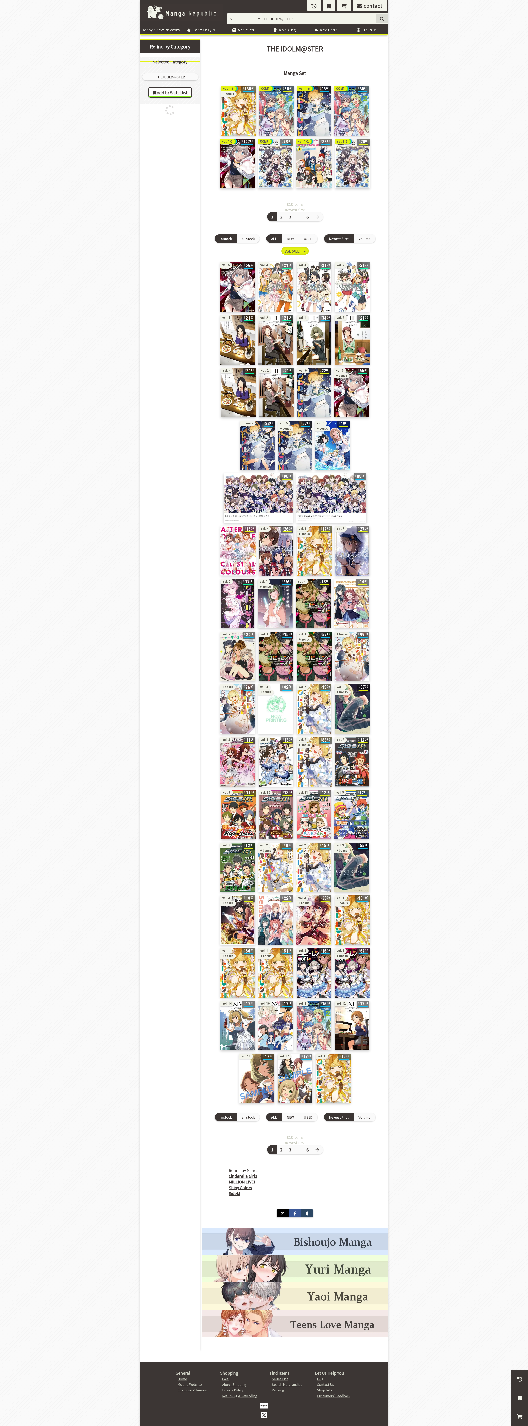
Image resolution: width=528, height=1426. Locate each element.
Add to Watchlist (171, 92)
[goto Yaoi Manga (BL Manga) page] (295, 1296)
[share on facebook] (295, 1213)
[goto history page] (314, 5)
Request (327, 29)
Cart (225, 1378)
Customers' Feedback (333, 1395)
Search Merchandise (287, 1384)
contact (372, 5)
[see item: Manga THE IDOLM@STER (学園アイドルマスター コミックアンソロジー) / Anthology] (351, 603)
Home (182, 1378)
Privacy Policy (232, 1389)
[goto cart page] (344, 5)
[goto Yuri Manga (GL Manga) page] (295, 1268)
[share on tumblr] (307, 1213)
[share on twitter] (283, 1213)
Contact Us (325, 1384)
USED (308, 238)
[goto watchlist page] (329, 5)
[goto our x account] (264, 1414)
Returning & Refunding (239, 1395)
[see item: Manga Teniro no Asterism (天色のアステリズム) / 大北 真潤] (238, 551)
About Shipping (234, 1384)
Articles (246, 29)
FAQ (320, 1378)
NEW (290, 238)
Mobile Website (190, 1384)
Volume (364, 238)
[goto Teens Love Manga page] (295, 1323)
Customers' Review (192, 1389)
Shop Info (324, 1389)
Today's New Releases (161, 29)
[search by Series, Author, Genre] (382, 18)
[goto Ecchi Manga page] (295, 1241)
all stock (248, 238)
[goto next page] (317, 216)
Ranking (287, 29)
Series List (280, 1378)
